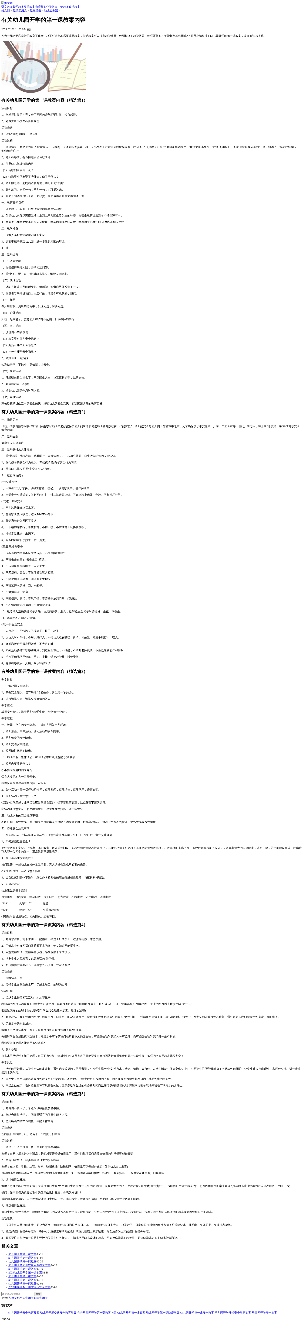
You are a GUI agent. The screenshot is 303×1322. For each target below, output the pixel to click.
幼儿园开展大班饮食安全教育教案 (29, 1265)
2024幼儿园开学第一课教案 (25, 1272)
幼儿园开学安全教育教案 (23, 1312)
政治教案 (74, 6)
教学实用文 (20, 10)
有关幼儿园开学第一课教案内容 (96, 1312)
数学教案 (18, 6)
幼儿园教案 (51, 10)
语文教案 (7, 6)
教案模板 (35, 10)
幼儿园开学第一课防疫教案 (163, 1312)
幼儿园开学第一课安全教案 (197, 1312)
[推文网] (7, 3)
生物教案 (63, 6)
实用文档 (14, 1297)
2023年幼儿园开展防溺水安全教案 (29, 1287)
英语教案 (29, 6)
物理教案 (40, 6)
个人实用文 (27, 1297)
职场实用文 (41, 1297)
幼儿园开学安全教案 (264, 1312)
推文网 (5, 10)
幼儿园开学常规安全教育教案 (233, 1312)
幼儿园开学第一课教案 (22, 1254)
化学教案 (52, 6)
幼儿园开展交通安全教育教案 (58, 1312)
